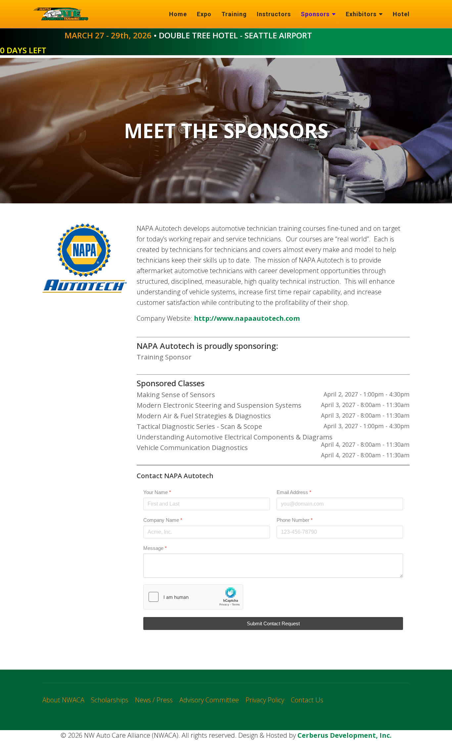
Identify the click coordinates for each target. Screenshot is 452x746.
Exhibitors (361, 14)
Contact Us (307, 699)
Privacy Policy (265, 699)
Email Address (294, 492)
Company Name (162, 520)
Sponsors (315, 14)
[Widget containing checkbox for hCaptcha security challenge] (193, 596)
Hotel (401, 14)
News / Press (154, 699)
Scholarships (109, 699)
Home (178, 14)
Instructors (274, 14)
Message (155, 548)
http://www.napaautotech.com (247, 318)
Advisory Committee (209, 699)
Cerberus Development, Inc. (344, 735)
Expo (204, 14)
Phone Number (295, 520)
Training (234, 14)
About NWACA (63, 699)
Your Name (157, 492)
